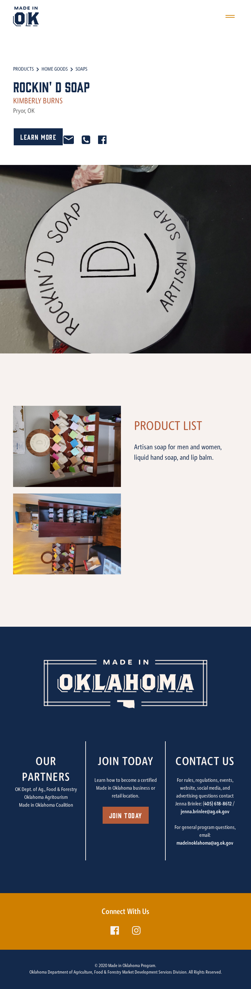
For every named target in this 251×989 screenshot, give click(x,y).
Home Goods (55, 69)
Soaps (81, 69)
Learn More (38, 137)
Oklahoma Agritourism (46, 797)
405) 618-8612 (218, 804)
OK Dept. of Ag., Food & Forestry (46, 789)
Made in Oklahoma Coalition (46, 805)
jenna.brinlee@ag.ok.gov (205, 812)
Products (23, 69)
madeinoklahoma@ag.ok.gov (204, 843)
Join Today (125, 815)
